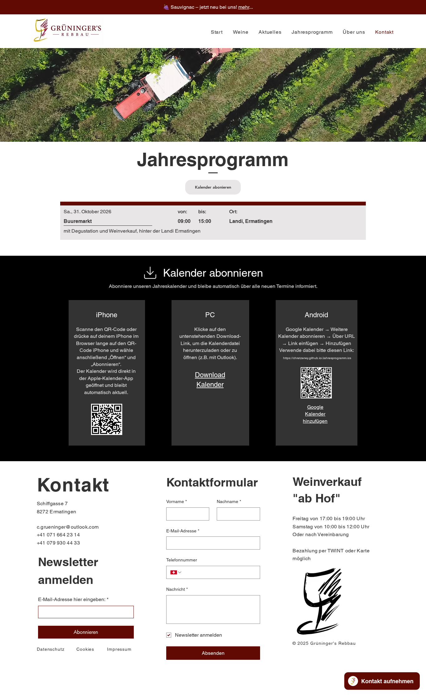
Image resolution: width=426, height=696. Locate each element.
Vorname (176, 501)
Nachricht (177, 589)
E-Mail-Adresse (182, 530)
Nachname (229, 501)
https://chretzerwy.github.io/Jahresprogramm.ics (317, 358)
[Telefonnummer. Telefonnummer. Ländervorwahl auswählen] (176, 572)
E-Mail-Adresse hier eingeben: (73, 599)
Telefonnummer (181, 559)
